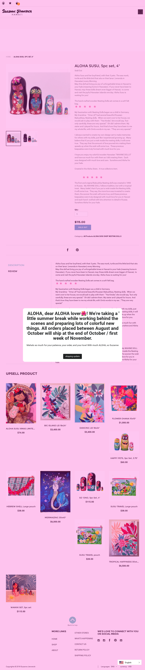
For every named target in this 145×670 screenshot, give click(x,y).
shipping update (72, 356)
